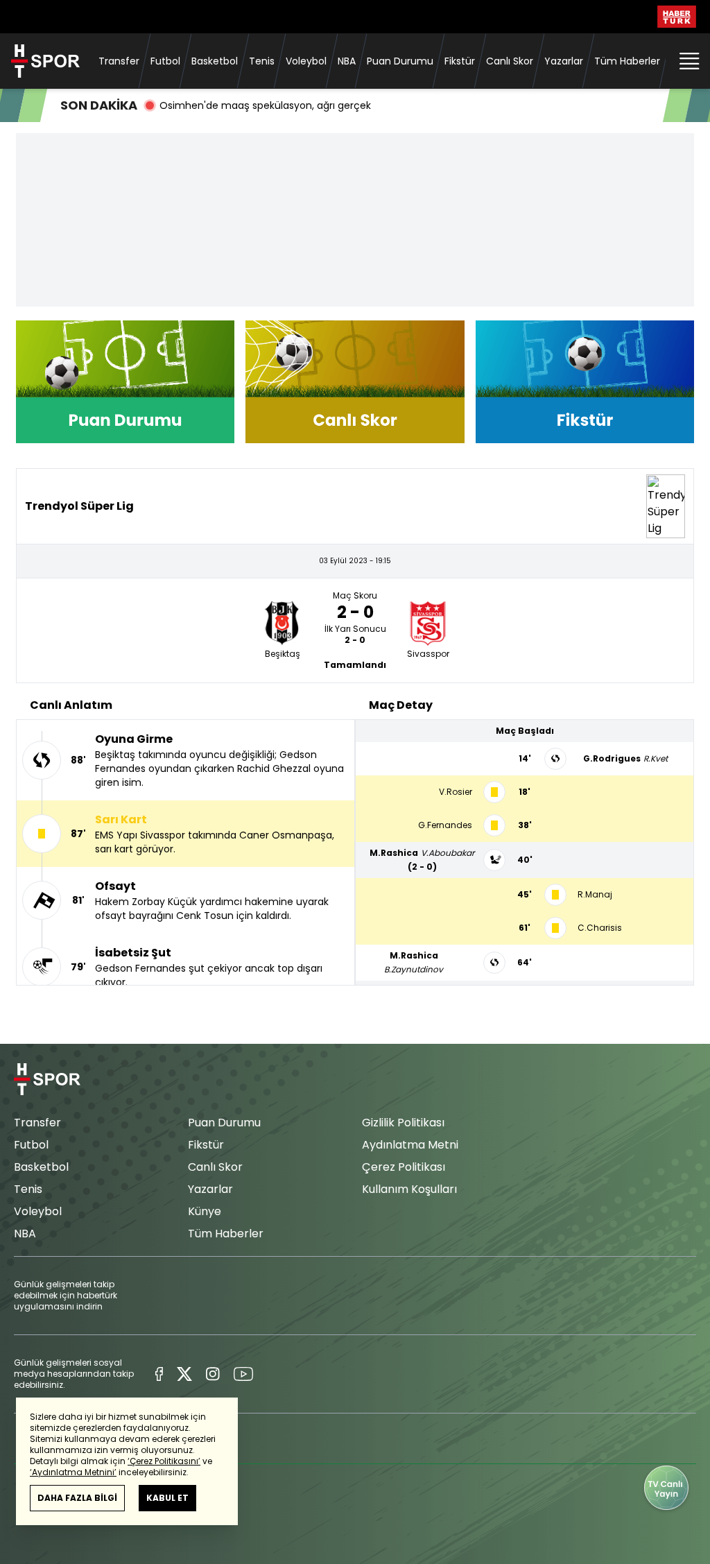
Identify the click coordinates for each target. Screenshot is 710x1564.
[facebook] (159, 1373)
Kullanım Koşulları (409, 1189)
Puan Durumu (400, 61)
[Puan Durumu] (125, 381)
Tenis (262, 61)
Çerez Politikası (403, 1167)
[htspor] (45, 61)
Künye (204, 1211)
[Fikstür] (585, 381)
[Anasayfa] (47, 1079)
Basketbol (214, 61)
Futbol (165, 61)
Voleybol (306, 61)
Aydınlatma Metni (410, 1145)
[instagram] (212, 1373)
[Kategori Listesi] (689, 61)
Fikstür (459, 61)
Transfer (118, 61)
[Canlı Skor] (354, 381)
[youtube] (243, 1373)
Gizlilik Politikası (403, 1123)
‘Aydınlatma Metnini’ (73, 1472)
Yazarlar (563, 61)
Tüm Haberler (627, 61)
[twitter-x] (184, 1373)
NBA (347, 61)
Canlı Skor (509, 61)
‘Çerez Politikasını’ (164, 1461)
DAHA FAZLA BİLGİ (77, 1498)
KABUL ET (167, 1498)
